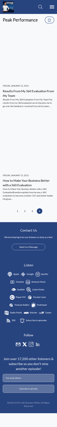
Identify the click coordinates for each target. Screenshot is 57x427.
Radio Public (16, 312)
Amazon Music (38, 281)
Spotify (44, 274)
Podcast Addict (22, 304)
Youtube (20, 281)
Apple (16, 274)
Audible (21, 289)
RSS (13, 320)
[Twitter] (24, 344)
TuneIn (48, 312)
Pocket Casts (39, 297)
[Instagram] (31, 344)
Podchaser (42, 304)
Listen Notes (38, 289)
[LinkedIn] (37, 344)
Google (30, 274)
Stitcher (33, 312)
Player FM (21, 297)
